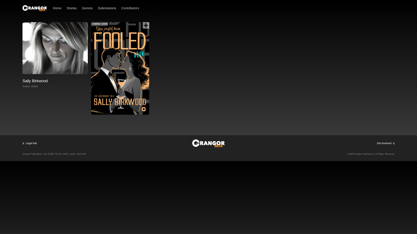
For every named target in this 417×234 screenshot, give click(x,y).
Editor (34, 86)
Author (26, 86)
